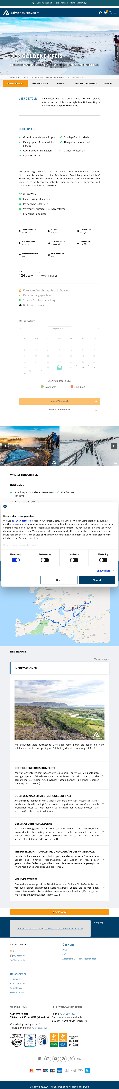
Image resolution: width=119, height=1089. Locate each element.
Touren (25, 77)
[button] (29, 276)
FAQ (64, 954)
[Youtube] (55, 1059)
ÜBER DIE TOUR (40, 83)
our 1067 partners (21, 520)
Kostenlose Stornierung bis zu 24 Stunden (46, 290)
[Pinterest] (63, 1059)
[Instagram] (47, 1059)
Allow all (97, 580)
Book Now (59, 912)
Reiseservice (18, 974)
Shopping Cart (20, 960)
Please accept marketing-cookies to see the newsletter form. (50, 928)
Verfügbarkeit (15, 83)
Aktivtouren (37, 77)
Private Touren (17, 992)
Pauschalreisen (17, 983)
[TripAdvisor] (79, 1059)
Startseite (14, 77)
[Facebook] (40, 1059)
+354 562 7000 (39, 1027)
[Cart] (105, 13)
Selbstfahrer (16, 988)
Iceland (72, 2)
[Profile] (100, 13)
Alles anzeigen (101, 659)
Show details (103, 571)
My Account (19, 955)
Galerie (61, 83)
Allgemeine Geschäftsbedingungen (79, 958)
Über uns (68, 944)
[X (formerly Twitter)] (71, 1059)
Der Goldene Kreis (55, 77)
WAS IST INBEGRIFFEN (86, 83)
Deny (59, 580)
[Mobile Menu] (115, 13)
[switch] (45, 560)
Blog (64, 949)
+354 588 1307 (67, 1013)
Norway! (82, 2)
